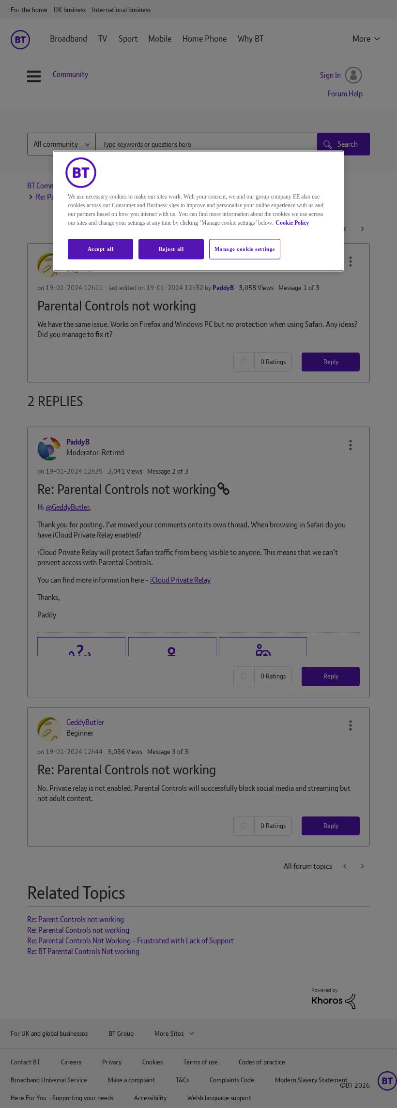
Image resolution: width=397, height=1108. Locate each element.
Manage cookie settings (244, 249)
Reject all (171, 249)
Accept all (101, 249)
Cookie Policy (292, 222)
